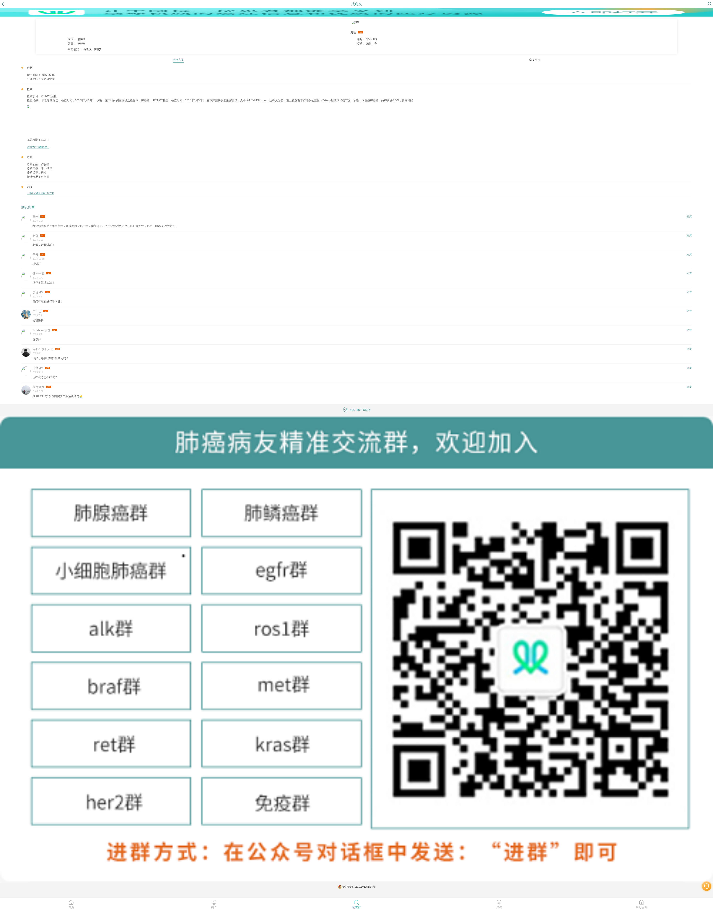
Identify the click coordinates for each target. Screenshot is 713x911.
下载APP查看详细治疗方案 (40, 193)
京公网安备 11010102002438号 (358, 886)
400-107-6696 (360, 410)
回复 (689, 216)
